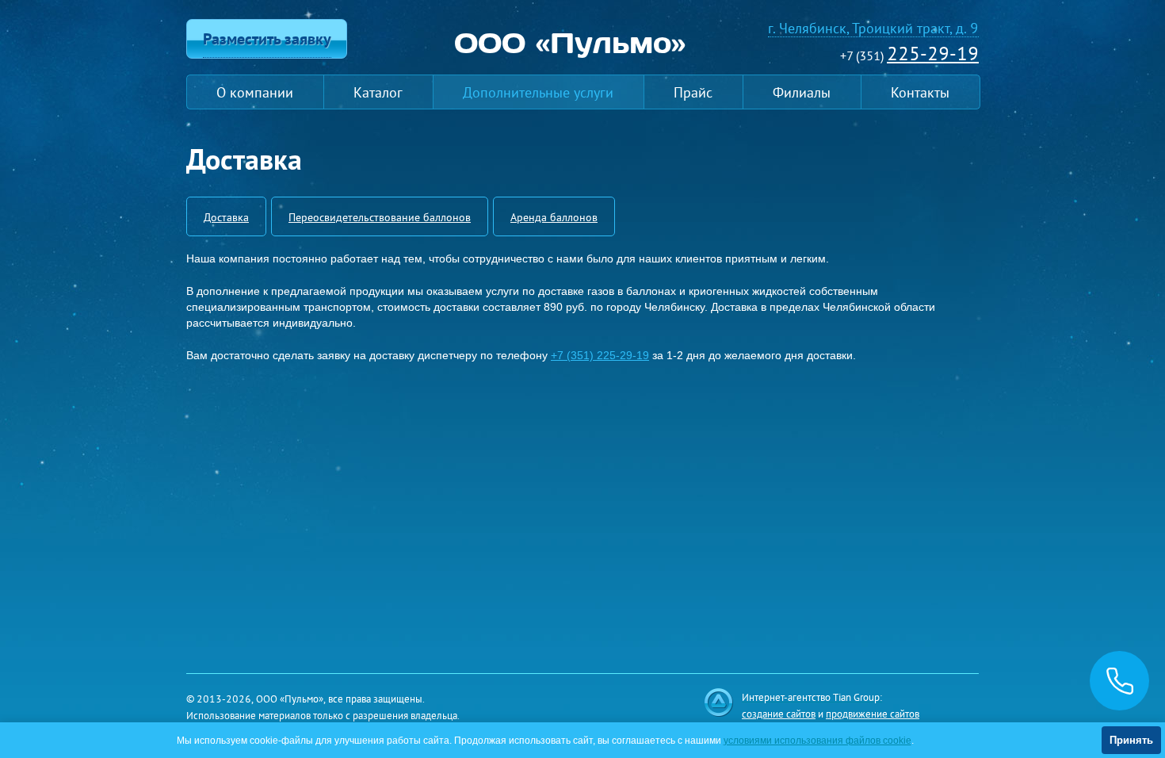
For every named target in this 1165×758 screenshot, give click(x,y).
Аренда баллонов (554, 216)
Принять (1131, 740)
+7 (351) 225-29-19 (600, 355)
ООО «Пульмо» (570, 42)
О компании (254, 92)
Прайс (693, 92)
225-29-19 (933, 53)
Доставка (226, 216)
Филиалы (802, 92)
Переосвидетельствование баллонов (379, 216)
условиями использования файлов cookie (817, 740)
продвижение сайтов (872, 713)
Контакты (920, 92)
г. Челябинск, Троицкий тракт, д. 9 (873, 27)
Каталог (378, 92)
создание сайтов (779, 713)
